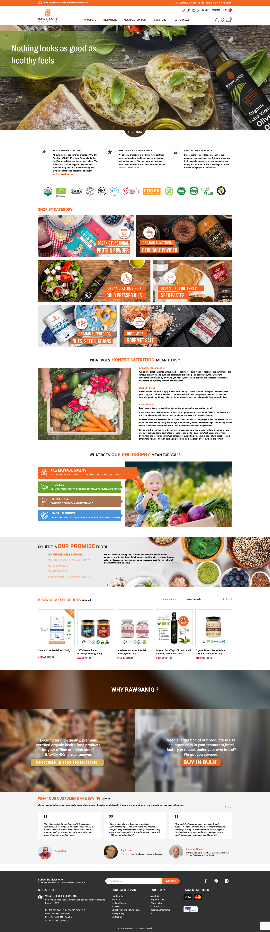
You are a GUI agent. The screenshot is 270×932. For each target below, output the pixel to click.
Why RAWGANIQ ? (135, 689)
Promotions (110, 19)
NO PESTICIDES (58, 571)
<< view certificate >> (63, 173)
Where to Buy (156, 903)
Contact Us (117, 917)
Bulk (152, 913)
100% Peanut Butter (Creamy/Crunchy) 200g (89, 652)
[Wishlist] (222, 20)
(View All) (86, 600)
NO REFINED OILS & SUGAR (65, 554)
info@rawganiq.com (61, 914)
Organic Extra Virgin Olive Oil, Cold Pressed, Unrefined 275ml (173, 652)
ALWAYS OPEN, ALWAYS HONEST (69, 577)
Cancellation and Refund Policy (126, 910)
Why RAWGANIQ (157, 900)
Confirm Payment (120, 903)
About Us (154, 896)
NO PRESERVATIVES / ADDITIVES (69, 560)
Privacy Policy (118, 913)
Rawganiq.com (130, 928)
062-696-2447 (55, 910)
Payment (116, 900)
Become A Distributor (160, 910)
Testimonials (181, 19)
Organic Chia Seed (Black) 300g (54, 650)
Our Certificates (157, 907)
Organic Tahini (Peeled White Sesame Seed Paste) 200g (210, 652)
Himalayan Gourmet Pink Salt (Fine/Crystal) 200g (132, 652)
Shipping (116, 907)
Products (90, 19)
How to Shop (117, 896)
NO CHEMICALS (58, 565)
